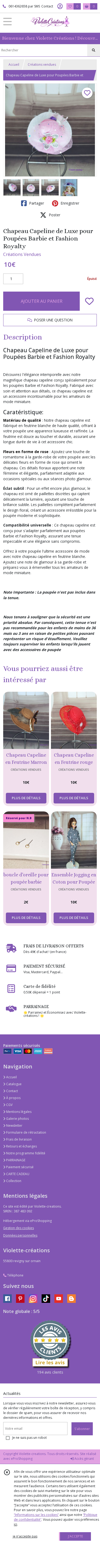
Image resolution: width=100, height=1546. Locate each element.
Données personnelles (20, 1235)
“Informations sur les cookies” (36, 1514)
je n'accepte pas (25, 1536)
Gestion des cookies (18, 1228)
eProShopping (22, 1458)
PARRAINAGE (15, 1160)
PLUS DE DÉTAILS (26, 797)
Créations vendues (42, 64)
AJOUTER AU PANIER (41, 301)
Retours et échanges (21, 1146)
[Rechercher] (93, 50)
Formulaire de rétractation (25, 1132)
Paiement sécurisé (19, 1167)
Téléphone (14, 1275)
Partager (36, 203)
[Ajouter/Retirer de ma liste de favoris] (89, 301)
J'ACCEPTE (75, 1536)
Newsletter (13, 1125)
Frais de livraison (18, 1139)
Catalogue (13, 1084)
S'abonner (82, 1429)
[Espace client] (60, 6)
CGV (9, 1104)
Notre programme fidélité (25, 1153)
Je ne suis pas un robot (29, 1437)
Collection (13, 1181)
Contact (47, 6)
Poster (54, 214)
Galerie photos (17, 1118)
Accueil (14, 64)
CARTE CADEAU (17, 1174)
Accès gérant (84, 1458)
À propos (13, 1098)
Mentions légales (18, 1111)
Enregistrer (69, 203)
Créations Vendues (22, 254)
